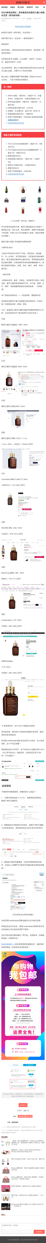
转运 (37, 7)
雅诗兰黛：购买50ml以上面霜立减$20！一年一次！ (27, 1196)
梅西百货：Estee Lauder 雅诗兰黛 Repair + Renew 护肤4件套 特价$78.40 (26, 1151)
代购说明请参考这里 (16, 123)
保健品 (12, 7)
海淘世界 (30, 7)
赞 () (24, 1105)
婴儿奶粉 (21, 7)
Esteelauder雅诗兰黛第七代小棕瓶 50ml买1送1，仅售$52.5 (27, 1205)
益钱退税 (21, 1116)
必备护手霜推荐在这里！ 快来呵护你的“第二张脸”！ (21, 1127)
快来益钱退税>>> (8, 944)
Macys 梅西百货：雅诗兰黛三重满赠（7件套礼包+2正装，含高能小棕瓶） (27, 1178)
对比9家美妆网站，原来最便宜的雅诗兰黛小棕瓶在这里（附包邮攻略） (23, 14)
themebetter (31, 1240)
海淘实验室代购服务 (23, 26)
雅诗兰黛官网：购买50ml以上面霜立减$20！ (27, 1186)
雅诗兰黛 (29, 1116)
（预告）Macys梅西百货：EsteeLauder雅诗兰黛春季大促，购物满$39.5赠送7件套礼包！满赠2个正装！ (27, 1142)
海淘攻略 (4, 7)
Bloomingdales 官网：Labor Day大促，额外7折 (28, 1159)
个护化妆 (28, 18)
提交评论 (39, 1232)
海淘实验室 (23, 2)
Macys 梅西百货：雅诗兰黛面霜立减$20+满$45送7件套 (28, 1169)
